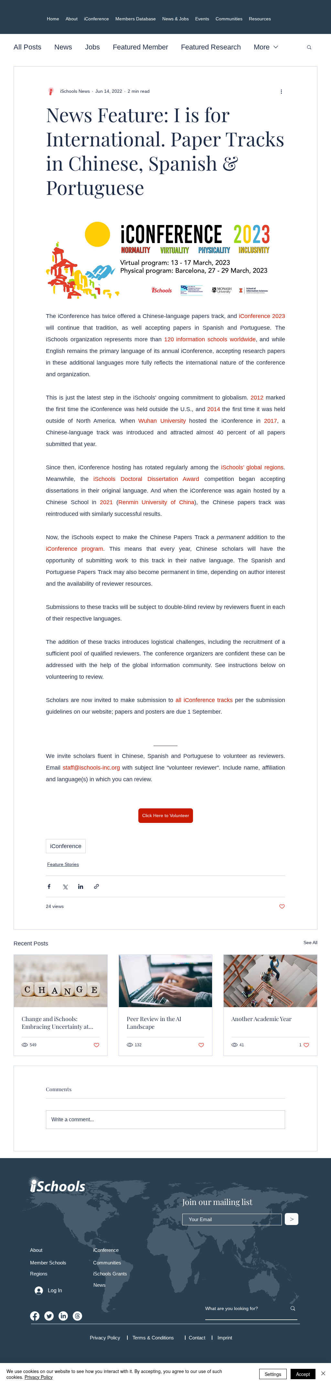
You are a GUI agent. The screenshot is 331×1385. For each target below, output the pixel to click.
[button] (309, 46)
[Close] (323, 1374)
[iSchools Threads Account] (77, 1316)
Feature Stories (63, 864)
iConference (65, 846)
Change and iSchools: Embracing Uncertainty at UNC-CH (55, 1022)
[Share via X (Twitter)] (65, 886)
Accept (303, 1374)
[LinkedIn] (63, 1316)
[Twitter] (49, 1316)
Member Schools (48, 1262)
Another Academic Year (261, 1019)
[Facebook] (34, 1316)
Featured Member (140, 47)
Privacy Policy (39, 1377)
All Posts (27, 47)
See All (310, 942)
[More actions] (281, 91)
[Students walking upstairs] (270, 981)
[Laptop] (165, 981)
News (63, 47)
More (262, 47)
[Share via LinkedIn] (81, 886)
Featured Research (211, 47)
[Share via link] (96, 886)
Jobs (92, 47)
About (36, 1250)
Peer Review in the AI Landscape (154, 1022)
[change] (60, 981)
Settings (273, 1374)
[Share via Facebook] (49, 886)
